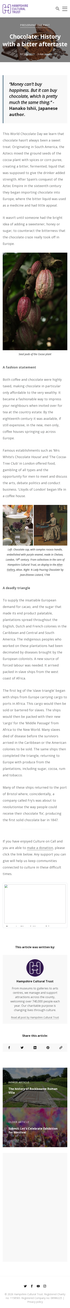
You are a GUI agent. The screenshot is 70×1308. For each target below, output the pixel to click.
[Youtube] (38, 1286)
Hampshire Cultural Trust (35, 981)
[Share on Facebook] (9, 1047)
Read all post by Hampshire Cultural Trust (35, 1017)
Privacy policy (35, 1301)
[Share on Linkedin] (35, 1047)
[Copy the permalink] (60, 1047)
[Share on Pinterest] (47, 1047)
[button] (57, 9)
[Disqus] (35, 1207)
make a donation (40, 848)
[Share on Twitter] (22, 1047)
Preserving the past (35, 25)
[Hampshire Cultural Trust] (35, 969)
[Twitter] (25, 1286)
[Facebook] (31, 1286)
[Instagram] (44, 1286)
